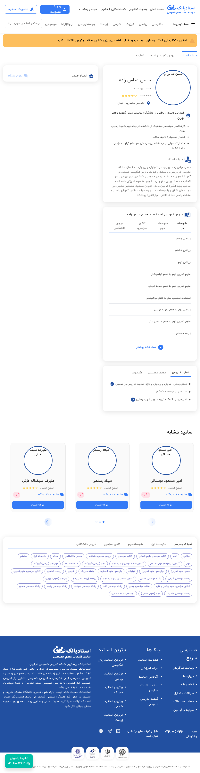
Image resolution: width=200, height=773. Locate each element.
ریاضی (143, 24)
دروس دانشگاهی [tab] (119, 226)
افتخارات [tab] (137, 373)
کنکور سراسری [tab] (142, 226)
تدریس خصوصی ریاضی (19, 673)
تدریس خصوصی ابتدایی (32, 678)
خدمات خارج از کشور (114, 9)
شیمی (116, 24)
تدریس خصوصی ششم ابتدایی (44, 683)
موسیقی (51, 24)
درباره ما (188, 676)
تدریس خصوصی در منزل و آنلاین (48, 669)
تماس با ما (186, 684)
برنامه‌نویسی (86, 24)
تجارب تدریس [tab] (180, 372)
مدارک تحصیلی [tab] (157, 373)
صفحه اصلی (157, 9)
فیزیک (130, 24)
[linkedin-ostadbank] (118, 735)
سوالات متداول (184, 693)
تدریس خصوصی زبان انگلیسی (71, 678)
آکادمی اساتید (148, 677)
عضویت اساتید (148, 660)
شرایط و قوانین (183, 710)
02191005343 (174, 732)
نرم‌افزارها (67, 24)
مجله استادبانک (183, 701)
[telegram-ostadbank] (110, 735)
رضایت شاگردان (138, 9)
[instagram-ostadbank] (101, 735)
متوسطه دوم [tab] (163, 226)
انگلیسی (157, 24)
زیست (103, 24)
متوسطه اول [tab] (182, 225)
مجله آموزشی (149, 668)
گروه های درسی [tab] (183, 544)
